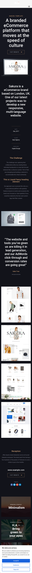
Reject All (16, 569)
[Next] (24, 67)
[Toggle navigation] (29, 6)
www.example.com (16, 470)
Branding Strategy (16, 504)
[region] (16, 559)
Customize (16, 565)
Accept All (16, 560)
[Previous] (7, 67)
